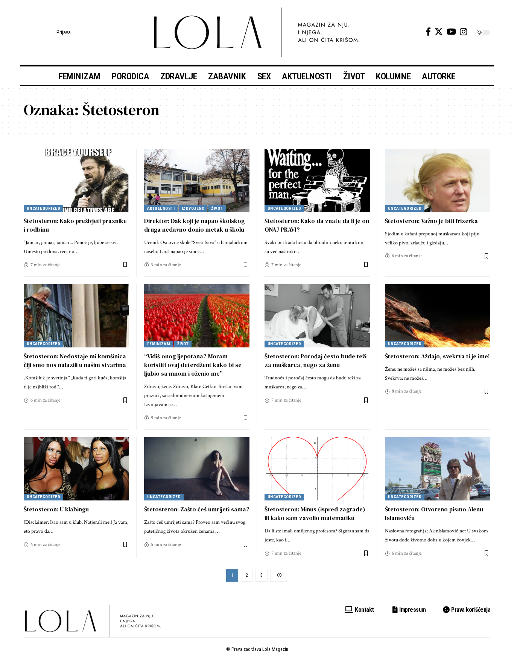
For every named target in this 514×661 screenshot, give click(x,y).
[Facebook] (428, 32)
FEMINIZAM (158, 343)
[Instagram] (463, 32)
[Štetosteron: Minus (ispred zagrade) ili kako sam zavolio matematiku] (317, 468)
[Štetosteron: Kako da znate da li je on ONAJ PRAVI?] (317, 180)
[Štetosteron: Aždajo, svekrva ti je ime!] (437, 315)
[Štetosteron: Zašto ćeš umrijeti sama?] (196, 468)
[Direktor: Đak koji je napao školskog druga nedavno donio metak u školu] (196, 180)
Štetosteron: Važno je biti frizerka (431, 221)
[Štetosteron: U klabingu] (76, 468)
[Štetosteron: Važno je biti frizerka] (437, 180)
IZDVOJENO (193, 208)
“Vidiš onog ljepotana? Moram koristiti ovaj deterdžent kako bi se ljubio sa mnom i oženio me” (193, 364)
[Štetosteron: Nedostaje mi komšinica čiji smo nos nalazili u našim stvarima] (76, 315)
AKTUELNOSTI (161, 208)
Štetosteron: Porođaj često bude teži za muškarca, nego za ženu (315, 360)
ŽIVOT (217, 208)
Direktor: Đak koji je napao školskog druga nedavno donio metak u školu (194, 225)
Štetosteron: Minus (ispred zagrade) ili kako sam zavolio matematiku (315, 513)
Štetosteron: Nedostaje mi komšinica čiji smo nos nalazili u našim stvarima (75, 360)
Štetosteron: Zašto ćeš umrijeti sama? (196, 509)
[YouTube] (451, 32)
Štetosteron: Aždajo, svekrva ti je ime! (437, 356)
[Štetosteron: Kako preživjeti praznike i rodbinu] (76, 180)
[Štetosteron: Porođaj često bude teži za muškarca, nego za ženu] (317, 315)
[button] (29, 32)
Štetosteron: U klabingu (56, 509)
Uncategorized (44, 208)
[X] (439, 32)
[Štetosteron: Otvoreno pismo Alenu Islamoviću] (437, 468)
